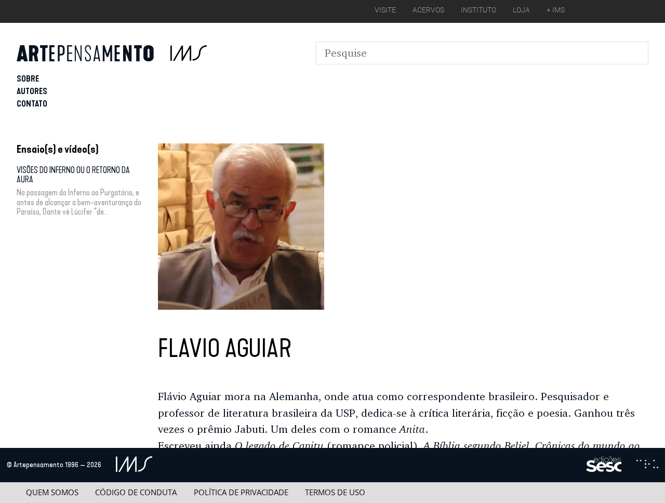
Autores (32, 91)
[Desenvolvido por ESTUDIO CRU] (647, 465)
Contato (32, 104)
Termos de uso (335, 492)
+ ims (556, 10)
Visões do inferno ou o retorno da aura (73, 174)
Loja (521, 10)
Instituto (478, 10)
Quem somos (52, 492)
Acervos (428, 10)
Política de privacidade (241, 492)
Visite (385, 10)
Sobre (28, 79)
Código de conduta (136, 492)
